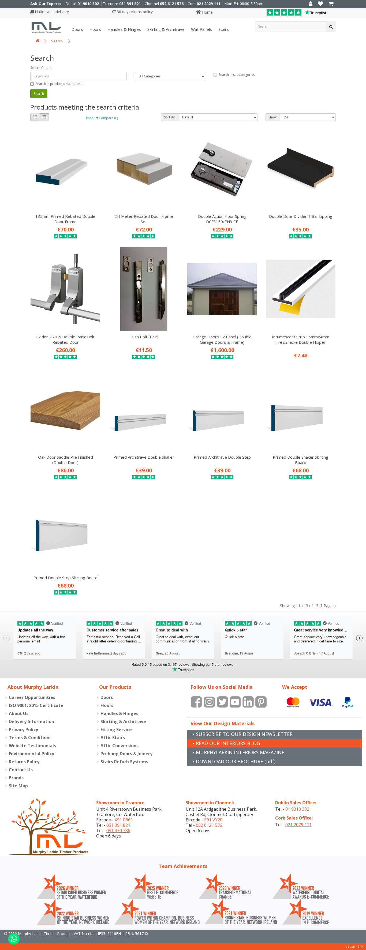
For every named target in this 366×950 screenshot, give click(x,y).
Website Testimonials (32, 746)
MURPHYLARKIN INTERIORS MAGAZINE (240, 752)
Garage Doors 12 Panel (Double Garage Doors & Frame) (222, 339)
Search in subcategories (237, 74)
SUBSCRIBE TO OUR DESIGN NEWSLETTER (244, 734)
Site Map (18, 786)
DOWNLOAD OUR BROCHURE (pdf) (235, 761)
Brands (16, 778)
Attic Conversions (119, 746)
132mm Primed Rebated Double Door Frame (65, 219)
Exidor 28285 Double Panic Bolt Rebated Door (65, 339)
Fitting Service (116, 729)
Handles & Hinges (123, 29)
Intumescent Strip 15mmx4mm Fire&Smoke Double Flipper (300, 339)
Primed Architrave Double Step (222, 457)
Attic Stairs (112, 737)
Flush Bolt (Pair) (143, 336)
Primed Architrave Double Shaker (143, 457)
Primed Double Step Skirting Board (65, 577)
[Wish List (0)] (320, 4)
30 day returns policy (134, 11)
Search (57, 41)
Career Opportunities (32, 697)
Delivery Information (31, 721)
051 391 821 (130, 3)
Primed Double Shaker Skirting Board (300, 459)
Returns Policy (24, 762)
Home (207, 12)
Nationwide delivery (51, 11)
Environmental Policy (31, 754)
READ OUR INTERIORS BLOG (228, 743)
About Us (18, 713)
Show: (272, 117)
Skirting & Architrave (165, 29)
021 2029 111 (208, 3)
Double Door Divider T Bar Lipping (300, 216)
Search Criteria (41, 67)
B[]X (360, 946)
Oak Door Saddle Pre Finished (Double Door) (65, 459)
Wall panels (201, 29)
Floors (94, 29)
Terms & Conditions (30, 737)
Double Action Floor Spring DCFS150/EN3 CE (222, 219)
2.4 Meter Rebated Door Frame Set (143, 219)
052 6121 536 (172, 3)
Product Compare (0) (102, 118)
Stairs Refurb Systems (124, 762)
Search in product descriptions (59, 83)
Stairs (223, 29)
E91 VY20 (213, 820)
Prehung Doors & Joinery (126, 754)
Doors (76, 29)
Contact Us (21, 770)
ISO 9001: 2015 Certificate (36, 705)
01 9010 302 (88, 3)
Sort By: (169, 117)
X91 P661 (124, 820)
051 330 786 (118, 830)
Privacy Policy (23, 729)
